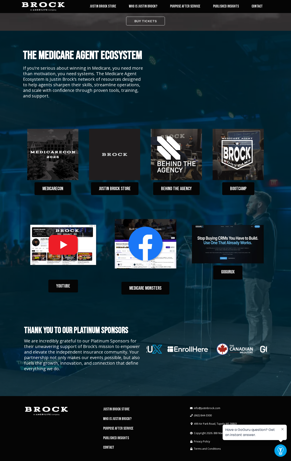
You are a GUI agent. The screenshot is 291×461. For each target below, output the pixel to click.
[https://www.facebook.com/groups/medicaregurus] (146, 244)
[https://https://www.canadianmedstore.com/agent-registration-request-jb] (229, 349)
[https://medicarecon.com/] (52, 154)
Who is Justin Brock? (143, 6)
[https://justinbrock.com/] (43, 6)
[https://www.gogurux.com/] (228, 244)
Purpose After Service (185, 6)
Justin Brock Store (103, 6)
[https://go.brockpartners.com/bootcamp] (238, 154)
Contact (257, 6)
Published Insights (226, 6)
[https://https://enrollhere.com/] (182, 349)
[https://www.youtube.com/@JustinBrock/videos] (63, 245)
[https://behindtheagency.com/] (176, 154)
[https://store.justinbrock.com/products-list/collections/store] (114, 154)
